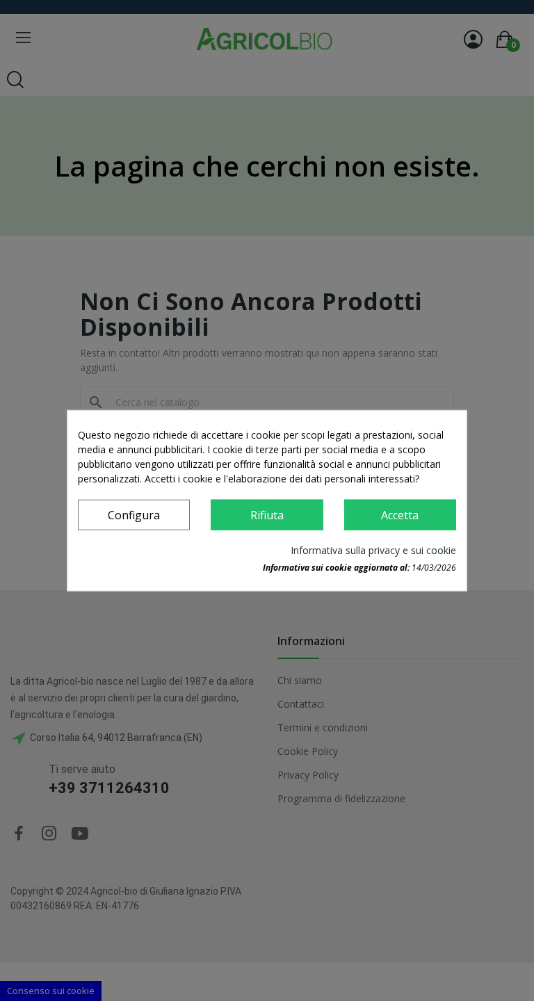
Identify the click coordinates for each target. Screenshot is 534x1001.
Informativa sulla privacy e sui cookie (373, 549)
